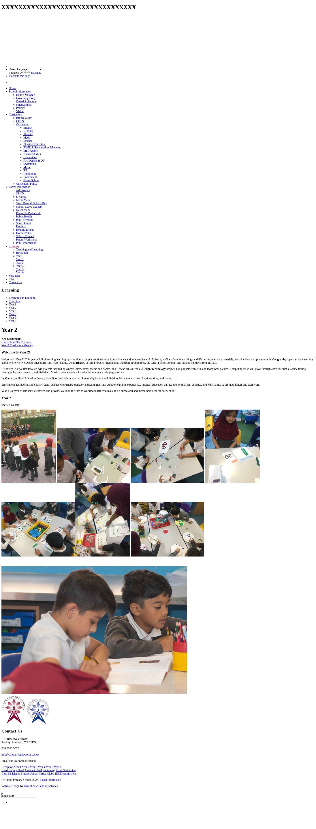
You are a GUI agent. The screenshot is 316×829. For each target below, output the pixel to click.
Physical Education (34, 144)
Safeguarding (23, 104)
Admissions (23, 190)
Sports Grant (23, 223)
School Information (20, 91)
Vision (20, 111)
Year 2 (20, 259)
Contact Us (15, 282)
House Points (23, 232)
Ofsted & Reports (26, 101)
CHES (20, 121)
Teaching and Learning (29, 249)
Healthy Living (25, 229)
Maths (27, 137)
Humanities (30, 157)
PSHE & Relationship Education (42, 147)
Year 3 (20, 262)
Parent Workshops (26, 239)
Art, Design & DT (34, 160)
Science (27, 140)
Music (27, 167)
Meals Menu (23, 200)
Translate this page (19, 75)
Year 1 (20, 256)
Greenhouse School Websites (41, 786)
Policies (20, 107)
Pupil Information (26, 242)
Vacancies (14, 275)
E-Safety (21, 196)
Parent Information (19, 186)
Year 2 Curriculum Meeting (17, 345)
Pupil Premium (24, 219)
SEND (20, 193)
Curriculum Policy (26, 183)
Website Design (10, 786)
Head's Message (25, 94)
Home (12, 88)
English (27, 127)
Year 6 (20, 272)
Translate (36, 72)
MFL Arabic (30, 150)
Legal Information (50, 779)
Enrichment (30, 177)
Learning (14, 246)
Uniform (21, 226)
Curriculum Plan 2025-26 (16, 342)
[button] (12, 82)
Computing (29, 173)
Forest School (31, 180)
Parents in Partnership (28, 213)
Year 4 (20, 265)
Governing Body (26, 98)
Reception (22, 252)
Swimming (29, 163)
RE (25, 170)
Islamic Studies (32, 154)
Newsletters (23, 209)
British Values (24, 117)
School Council (25, 236)
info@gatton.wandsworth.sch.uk (20, 754)
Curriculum (15, 114)
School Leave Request (29, 206)
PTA (11, 279)
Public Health (24, 216)
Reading (28, 131)
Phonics (28, 134)
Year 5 (20, 269)
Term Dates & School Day (31, 203)
